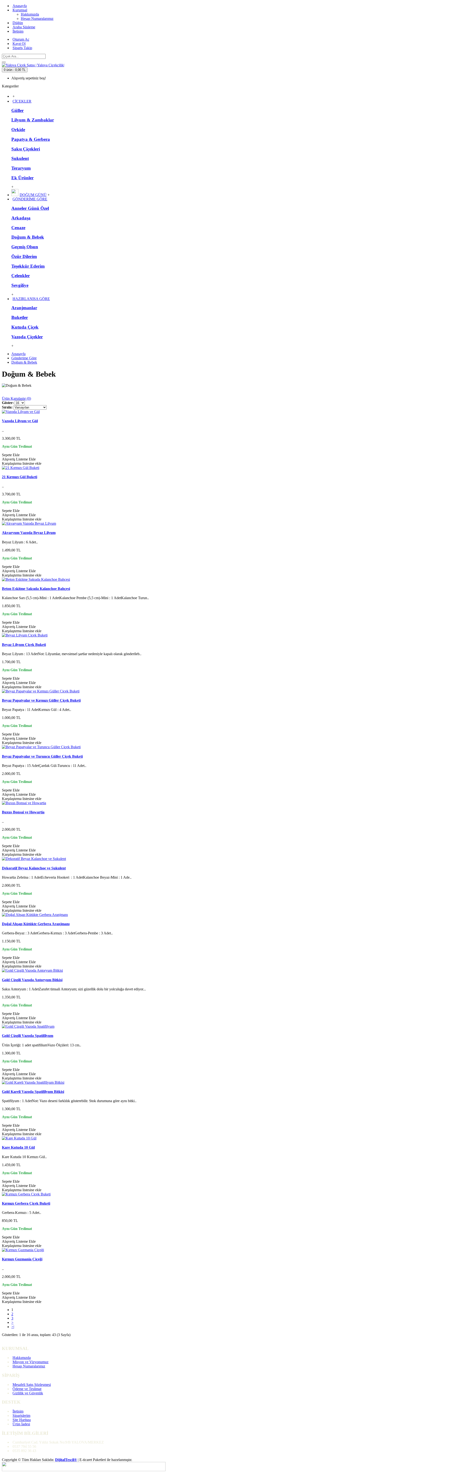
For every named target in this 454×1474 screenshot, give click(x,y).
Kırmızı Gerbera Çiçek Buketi (26, 1203)
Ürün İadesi (21, 1424)
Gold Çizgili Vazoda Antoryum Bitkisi (32, 980)
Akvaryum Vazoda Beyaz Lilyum (29, 533)
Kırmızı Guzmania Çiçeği (22, 1259)
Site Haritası (22, 1420)
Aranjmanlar (24, 307)
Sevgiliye (19, 285)
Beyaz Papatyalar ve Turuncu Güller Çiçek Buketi (42, 756)
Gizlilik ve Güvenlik (28, 1393)
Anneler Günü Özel (30, 208)
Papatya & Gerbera (30, 139)
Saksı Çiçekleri (25, 148)
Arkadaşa (21, 217)
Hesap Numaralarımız (29, 1366)
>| (12, 1327)
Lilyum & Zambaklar (32, 119)
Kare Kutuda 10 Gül (18, 1147)
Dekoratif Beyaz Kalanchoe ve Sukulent (34, 868)
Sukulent (20, 158)
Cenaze (18, 227)
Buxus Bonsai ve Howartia (23, 812)
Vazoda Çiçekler (27, 336)
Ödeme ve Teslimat (27, 1389)
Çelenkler (20, 275)
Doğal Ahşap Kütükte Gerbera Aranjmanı (36, 924)
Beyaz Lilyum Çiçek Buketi (24, 645)
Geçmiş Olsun (24, 246)
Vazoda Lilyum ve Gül (20, 421)
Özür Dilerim (24, 256)
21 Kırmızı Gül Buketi (19, 477)
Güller (17, 110)
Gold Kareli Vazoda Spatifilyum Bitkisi (33, 1092)
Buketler (19, 317)
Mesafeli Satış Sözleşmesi (32, 1385)
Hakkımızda (22, 1358)
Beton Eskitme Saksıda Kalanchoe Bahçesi (36, 589)
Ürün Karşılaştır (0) (16, 398)
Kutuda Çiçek (25, 327)
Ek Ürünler (22, 177)
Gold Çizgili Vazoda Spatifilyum (27, 1036)
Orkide (18, 129)
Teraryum (21, 168)
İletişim (18, 1411)
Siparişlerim (21, 1416)
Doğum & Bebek (27, 237)
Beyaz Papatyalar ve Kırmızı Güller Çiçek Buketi (41, 700)
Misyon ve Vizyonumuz (30, 1362)
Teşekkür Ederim (28, 266)
